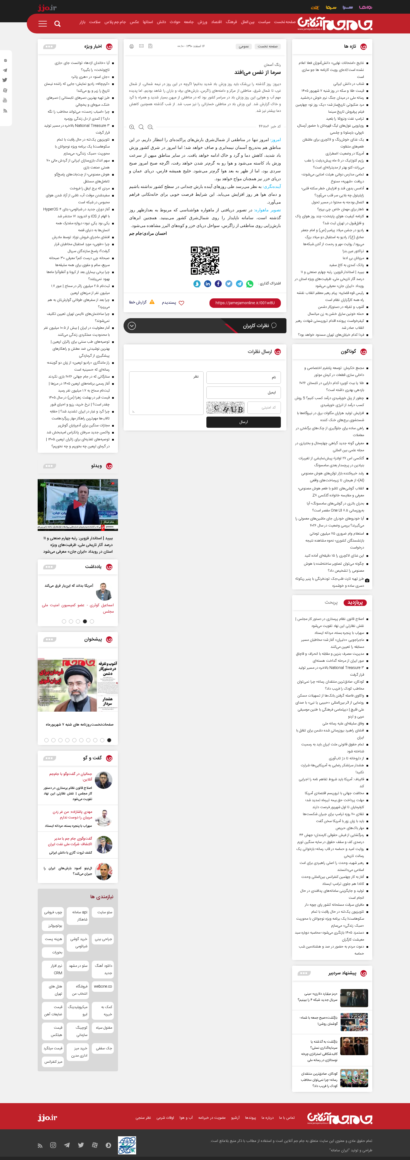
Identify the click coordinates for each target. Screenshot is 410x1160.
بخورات (57, 952)
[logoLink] (335, 23)
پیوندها (250, 1118)
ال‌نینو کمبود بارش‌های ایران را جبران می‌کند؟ (68, 871)
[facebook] (218, 283)
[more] (304, 973)
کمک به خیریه (106, 1011)
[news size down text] (150, 127)
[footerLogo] (339, 1118)
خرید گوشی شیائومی (78, 942)
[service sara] (348, 8)
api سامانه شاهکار (79, 916)
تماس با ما (287, 1118)
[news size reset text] (141, 127)
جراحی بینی (103, 939)
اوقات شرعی (165, 1118)
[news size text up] (132, 127)
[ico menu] (44, 23)
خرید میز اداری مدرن (79, 1052)
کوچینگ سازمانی (81, 1031)
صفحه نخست (268, 46)
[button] (91, 621)
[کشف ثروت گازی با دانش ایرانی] (103, 846)
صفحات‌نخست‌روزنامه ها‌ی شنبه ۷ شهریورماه (80, 725)
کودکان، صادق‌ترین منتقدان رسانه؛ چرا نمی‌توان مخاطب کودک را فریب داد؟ (319, 1080)
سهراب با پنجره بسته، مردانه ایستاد (68, 826)
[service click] (315, 8)
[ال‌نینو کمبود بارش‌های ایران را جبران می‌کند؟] (103, 871)
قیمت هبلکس (56, 1031)
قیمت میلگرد (53, 1048)
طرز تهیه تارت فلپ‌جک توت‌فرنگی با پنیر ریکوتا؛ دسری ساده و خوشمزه (329, 582)
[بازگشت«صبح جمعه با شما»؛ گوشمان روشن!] (352, 1022)
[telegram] (5, 72)
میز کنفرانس (53, 1062)
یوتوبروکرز (55, 926)
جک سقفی (104, 1048)
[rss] (5, 112)
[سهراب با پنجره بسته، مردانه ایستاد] (103, 819)
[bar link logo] (47, 9)
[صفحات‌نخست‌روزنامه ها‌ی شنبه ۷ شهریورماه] (78, 685)
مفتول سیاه (104, 1028)
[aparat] (5, 92)
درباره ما (268, 1118)
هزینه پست (53, 939)
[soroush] (197, 283)
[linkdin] (207, 283)
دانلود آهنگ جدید (103, 969)
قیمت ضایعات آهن (53, 1011)
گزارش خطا (137, 302)
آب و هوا (186, 1118)
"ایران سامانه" (339, 1150)
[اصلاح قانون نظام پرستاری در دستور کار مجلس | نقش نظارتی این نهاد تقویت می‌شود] (103, 786)
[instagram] (5, 62)
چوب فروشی (53, 912)
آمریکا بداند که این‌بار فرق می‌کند (69, 586)
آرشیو (235, 1118)
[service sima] (331, 8)
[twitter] (5, 82)
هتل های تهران (55, 990)
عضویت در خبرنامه (212, 1118)
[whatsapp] (250, 283)
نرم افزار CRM (56, 969)
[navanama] (365, 8)
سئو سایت (104, 912)
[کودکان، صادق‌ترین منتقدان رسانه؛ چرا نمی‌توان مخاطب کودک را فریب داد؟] (352, 1079)
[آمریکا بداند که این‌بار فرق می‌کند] (105, 592)
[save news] (150, 47)
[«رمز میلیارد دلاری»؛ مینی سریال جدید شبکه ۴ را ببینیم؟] (352, 998)
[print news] (132, 47)
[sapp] (5, 102)
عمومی (244, 46)
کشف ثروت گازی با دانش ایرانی (70, 853)
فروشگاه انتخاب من (79, 990)
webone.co (103, 986)
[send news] (141, 46)
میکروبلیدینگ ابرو (77, 1011)
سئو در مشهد (78, 966)
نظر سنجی (143, 1118)
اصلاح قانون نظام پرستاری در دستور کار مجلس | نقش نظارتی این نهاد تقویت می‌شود (68, 793)
